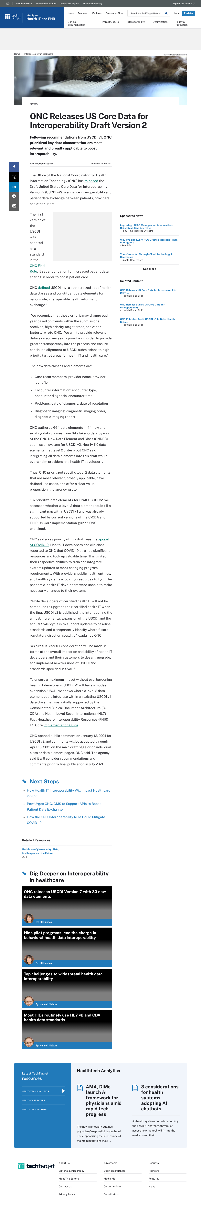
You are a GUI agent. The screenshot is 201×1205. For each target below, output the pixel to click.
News (71, 13)
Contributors (111, 1194)
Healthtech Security (92, 3)
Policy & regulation (181, 23)
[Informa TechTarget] (7, 3)
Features (82, 13)
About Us (64, 1163)
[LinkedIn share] (14, 187)
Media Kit (109, 1178)
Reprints (154, 1163)
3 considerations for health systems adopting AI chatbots (160, 1097)
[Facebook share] (14, 167)
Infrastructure (110, 21)
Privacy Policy (67, 1194)
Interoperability (136, 21)
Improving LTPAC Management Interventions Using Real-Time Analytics (146, 226)
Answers (154, 1170)
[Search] (166, 14)
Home (17, 54)
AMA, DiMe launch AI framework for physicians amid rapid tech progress (104, 1100)
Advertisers (110, 1163)
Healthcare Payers (69, 3)
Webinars (96, 13)
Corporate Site (112, 1186)
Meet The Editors (69, 1178)
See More (149, 268)
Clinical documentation (77, 23)
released (91, 181)
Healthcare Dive (24, 3)
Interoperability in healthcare (38, 54)
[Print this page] (14, 196)
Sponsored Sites (114, 13)
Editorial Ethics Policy (71, 1170)
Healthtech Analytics (46, 3)
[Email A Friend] (14, 206)
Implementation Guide (61, 725)
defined (44, 288)
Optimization (160, 21)
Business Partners (114, 1170)
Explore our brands (182, 3)
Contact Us (65, 1186)
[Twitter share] (14, 177)
